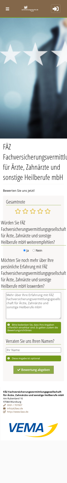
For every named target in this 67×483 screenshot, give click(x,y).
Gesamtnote (15, 202)
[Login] (55, 8)
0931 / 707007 (14, 405)
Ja (27, 250)
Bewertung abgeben (35, 370)
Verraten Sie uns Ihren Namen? (30, 341)
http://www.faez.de (17, 411)
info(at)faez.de (15, 408)
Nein (39, 250)
